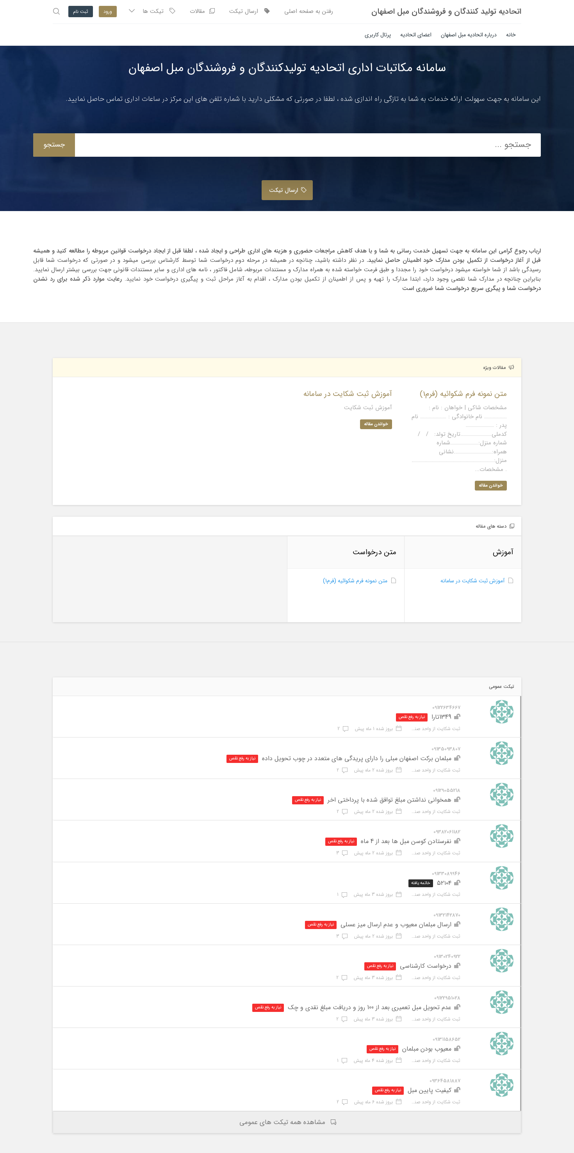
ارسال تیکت (246, 11)
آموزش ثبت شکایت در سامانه (472, 580)
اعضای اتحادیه (415, 34)
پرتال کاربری (378, 34)
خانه (511, 34)
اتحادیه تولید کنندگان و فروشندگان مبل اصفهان (446, 12)
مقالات (199, 11)
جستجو (54, 144)
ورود (107, 11)
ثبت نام (80, 11)
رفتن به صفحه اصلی (308, 11)
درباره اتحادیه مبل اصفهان (469, 34)
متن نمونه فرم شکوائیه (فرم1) (355, 580)
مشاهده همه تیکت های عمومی (282, 1122)
